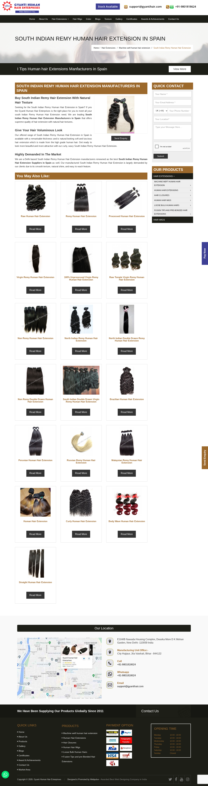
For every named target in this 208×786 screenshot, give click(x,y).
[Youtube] (182, 779)
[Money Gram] (126, 748)
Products (22, 741)
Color (88, 19)
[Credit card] (112, 755)
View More (179, 69)
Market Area (24, 769)
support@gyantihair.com (145, 6)
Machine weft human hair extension (135, 48)
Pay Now (204, 253)
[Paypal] (126, 733)
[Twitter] (170, 779)
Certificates (131, 19)
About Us (43, 19)
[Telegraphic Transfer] (126, 740)
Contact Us (173, 19)
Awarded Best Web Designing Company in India (124, 779)
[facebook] (176, 779)
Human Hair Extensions (166, 190)
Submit (160, 156)
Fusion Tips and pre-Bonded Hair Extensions (170, 212)
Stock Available (108, 6)
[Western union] (112, 733)
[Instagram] (188, 779)
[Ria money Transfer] (112, 748)
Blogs (97, 19)
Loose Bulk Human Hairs (166, 205)
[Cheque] (126, 755)
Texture (108, 19)
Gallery (119, 19)
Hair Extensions (59, 19)
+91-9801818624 (185, 6)
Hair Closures (161, 195)
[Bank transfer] (112, 740)
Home (32, 19)
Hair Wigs (77, 19)
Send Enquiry (204, 458)
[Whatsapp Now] (5, 774)
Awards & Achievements (152, 19)
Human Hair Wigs (162, 200)
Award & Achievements (29, 760)
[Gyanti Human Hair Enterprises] (59, 668)
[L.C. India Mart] (112, 763)
